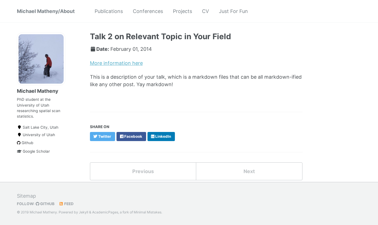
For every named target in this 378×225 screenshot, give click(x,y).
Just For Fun (233, 11)
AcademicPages (105, 212)
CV (205, 11)
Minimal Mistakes (147, 212)
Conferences (148, 11)
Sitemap (26, 196)
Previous (143, 171)
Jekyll (83, 212)
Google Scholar (36, 151)
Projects (182, 11)
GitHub (47, 204)
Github (26, 143)
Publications (109, 11)
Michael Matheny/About (46, 11)
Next (249, 171)
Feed (68, 204)
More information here (116, 63)
